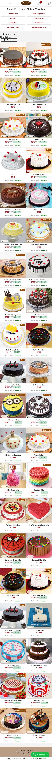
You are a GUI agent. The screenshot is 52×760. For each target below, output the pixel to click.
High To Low (9, 40)
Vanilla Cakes (39, 23)
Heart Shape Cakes (39, 13)
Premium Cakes (39, 18)
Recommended (9, 34)
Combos (13, 18)
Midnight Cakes (13, 23)
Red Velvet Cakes (13, 27)
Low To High (6, 37)
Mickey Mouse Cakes (39, 27)
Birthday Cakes (13, 13)
